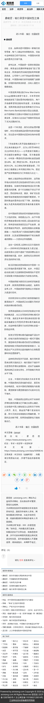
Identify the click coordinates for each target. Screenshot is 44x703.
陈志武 (36, 647)
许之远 (5, 679)
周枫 (4, 673)
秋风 (4, 669)
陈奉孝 (5, 663)
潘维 (14, 682)
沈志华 (5, 654)
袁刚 (14, 679)
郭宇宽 (15, 650)
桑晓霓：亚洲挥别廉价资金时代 (14, 586)
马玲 (25, 663)
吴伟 (25, 673)
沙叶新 (36, 673)
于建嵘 (25, 647)
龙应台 (36, 641)
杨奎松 (25, 657)
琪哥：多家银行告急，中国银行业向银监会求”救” (21, 624)
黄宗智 (15, 647)
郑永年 (25, 641)
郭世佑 (15, 663)
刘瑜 (4, 676)
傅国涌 (36, 644)
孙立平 (25, 685)
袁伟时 (15, 666)
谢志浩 (15, 685)
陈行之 (15, 641)
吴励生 (36, 679)
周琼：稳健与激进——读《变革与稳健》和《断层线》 (23, 613)
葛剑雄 (15, 676)
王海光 (36, 657)
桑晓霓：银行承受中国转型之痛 (14, 589)
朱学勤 (5, 682)
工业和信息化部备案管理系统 (22, 700)
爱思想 (8, 3)
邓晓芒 (25, 660)
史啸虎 (25, 666)
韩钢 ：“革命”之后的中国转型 (13, 603)
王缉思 (36, 660)
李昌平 (5, 657)
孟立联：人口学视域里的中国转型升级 (17, 630)
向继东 (15, 654)
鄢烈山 (25, 644)
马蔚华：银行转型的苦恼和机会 (14, 620)
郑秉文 (25, 682)
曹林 (14, 644)
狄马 (4, 666)
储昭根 (25, 676)
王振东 (36, 663)
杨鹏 (14, 660)
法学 (12, 9)
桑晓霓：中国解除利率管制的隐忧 (15, 579)
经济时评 (29, 443)
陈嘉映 (5, 647)
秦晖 (4, 641)
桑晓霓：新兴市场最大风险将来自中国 (17, 575)
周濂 (4, 660)
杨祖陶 (36, 650)
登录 (21, 560)
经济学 (20, 9)
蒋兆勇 (15, 673)
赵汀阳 (25, 654)
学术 (13, 443)
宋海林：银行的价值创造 (11, 617)
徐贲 (4, 650)
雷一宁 (36, 669)
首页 (4, 9)
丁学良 (5, 644)
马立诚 (25, 650)
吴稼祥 (36, 676)
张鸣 (14, 657)
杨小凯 (25, 679)
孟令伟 (25, 669)
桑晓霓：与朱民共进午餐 (11, 582)
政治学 (30, 9)
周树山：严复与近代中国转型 (13, 606)
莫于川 (36, 682)
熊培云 (36, 666)
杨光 (35, 685)
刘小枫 (15, 669)
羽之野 (5, 685)
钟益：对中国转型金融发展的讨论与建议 (17, 600)
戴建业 (36, 654)
